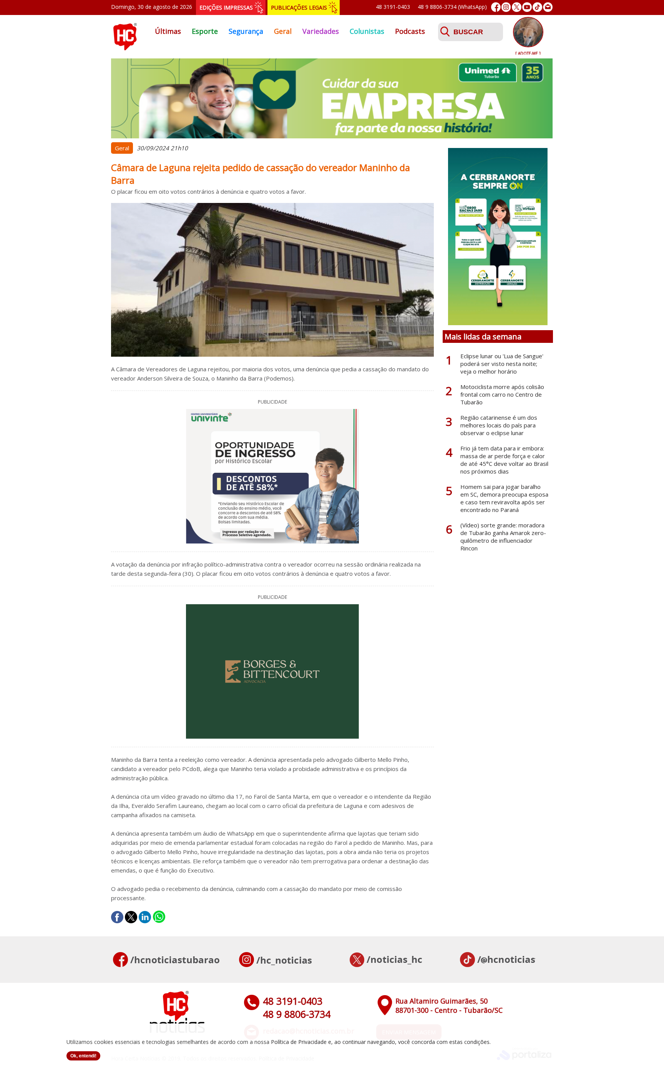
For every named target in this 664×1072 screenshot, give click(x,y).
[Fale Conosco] (548, 7)
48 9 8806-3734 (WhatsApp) (452, 6)
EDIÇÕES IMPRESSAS (226, 7)
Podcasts (410, 31)
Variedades (320, 31)
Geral (283, 31)
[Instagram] (506, 7)
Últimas (168, 31)
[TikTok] (537, 7)
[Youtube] (527, 7)
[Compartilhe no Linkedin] (145, 917)
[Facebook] (496, 7)
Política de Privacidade (299, 1041)
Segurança (246, 31)
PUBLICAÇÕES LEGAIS (299, 7)
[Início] (125, 48)
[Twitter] (516, 7)
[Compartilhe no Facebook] (117, 917)
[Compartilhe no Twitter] (131, 917)
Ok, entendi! (83, 1056)
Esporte (205, 31)
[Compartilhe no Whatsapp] (159, 917)
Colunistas (367, 31)
